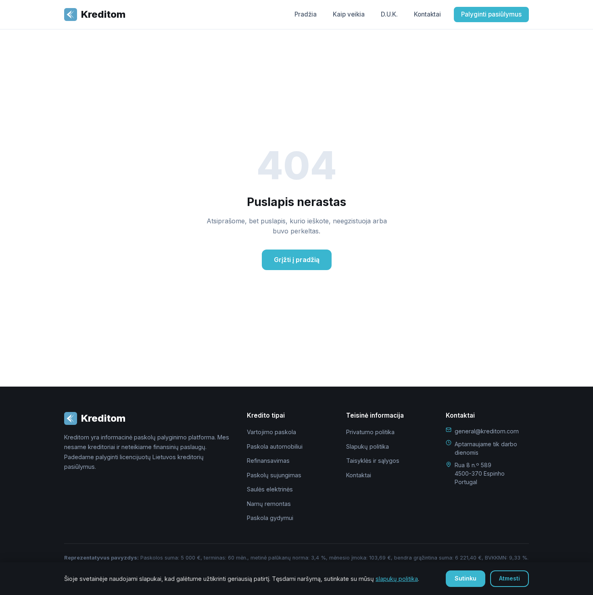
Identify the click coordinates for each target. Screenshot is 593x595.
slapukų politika (397, 578)
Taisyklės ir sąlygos (372, 460)
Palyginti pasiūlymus (491, 14)
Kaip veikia (349, 14)
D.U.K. (389, 14)
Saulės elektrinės (270, 489)
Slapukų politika (367, 446)
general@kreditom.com (487, 431)
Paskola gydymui (270, 517)
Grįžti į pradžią (296, 260)
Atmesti (509, 578)
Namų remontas (269, 503)
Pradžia (305, 14)
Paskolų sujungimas (274, 475)
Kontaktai (427, 14)
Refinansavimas (268, 460)
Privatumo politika (370, 432)
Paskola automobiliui (275, 446)
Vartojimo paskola (271, 432)
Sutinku (465, 578)
